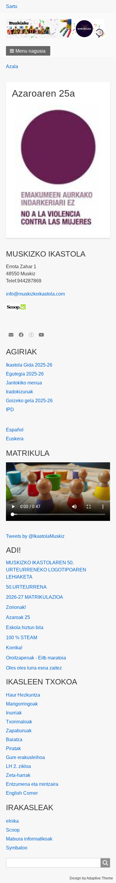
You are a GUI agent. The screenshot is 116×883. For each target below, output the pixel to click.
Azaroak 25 (18, 617)
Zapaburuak (19, 730)
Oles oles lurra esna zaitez (34, 667)
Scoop (13, 829)
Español (14, 429)
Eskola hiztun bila (24, 627)
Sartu (11, 6)
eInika (12, 821)
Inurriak (14, 712)
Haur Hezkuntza (23, 694)
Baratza (14, 739)
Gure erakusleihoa (25, 757)
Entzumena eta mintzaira (32, 784)
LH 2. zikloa (18, 766)
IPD (10, 409)
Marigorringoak (22, 703)
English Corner (22, 793)
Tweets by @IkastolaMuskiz (35, 536)
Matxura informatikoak (29, 838)
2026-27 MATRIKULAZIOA (34, 597)
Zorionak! (16, 607)
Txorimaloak (19, 721)
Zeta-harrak (18, 775)
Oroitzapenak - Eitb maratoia (36, 657)
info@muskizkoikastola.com (35, 293)
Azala (12, 66)
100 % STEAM (21, 637)
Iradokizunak (19, 391)
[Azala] (58, 29)
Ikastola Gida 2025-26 (29, 364)
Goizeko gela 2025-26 (29, 400)
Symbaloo (16, 847)
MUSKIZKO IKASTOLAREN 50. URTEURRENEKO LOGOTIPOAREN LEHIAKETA (46, 569)
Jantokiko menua (24, 382)
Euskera (14, 438)
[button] (28, 51)
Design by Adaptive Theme (91, 878)
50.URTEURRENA (26, 587)
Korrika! (14, 647)
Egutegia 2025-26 (25, 373)
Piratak (13, 748)
